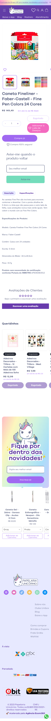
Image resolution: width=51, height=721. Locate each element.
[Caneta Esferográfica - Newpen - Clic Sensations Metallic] (32, 496)
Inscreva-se (25, 479)
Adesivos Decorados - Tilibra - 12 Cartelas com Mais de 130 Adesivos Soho (11, 365)
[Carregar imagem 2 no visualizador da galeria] (25, 82)
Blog (19, 17)
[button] (3, 10)
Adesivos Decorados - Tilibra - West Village (34, 362)
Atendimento (42, 17)
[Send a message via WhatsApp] (46, 716)
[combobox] (11, 529)
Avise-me (25, 179)
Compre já (19, 138)
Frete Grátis (36, 633)
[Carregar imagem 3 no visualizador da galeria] (41, 82)
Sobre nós (40, 604)
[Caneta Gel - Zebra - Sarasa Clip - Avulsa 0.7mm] (11, 496)
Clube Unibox (42, 608)
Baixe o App (8, 17)
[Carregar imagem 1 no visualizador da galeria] (10, 82)
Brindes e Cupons (39, 629)
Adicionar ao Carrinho (12, 536)
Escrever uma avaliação (25, 306)
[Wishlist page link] (33, 10)
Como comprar (38, 625)
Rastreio (28, 17)
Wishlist (34, 637)
